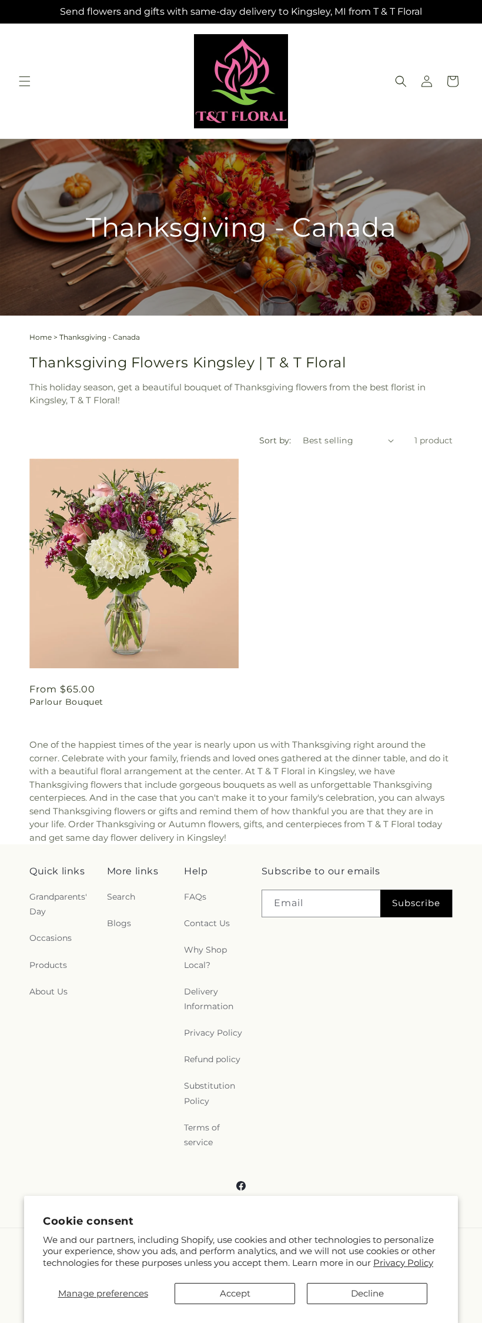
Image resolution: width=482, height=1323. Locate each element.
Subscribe (416, 902)
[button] (25, 81)
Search (121, 896)
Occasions (50, 938)
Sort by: (275, 440)
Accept (235, 1293)
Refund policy (212, 1059)
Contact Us (207, 923)
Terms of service (202, 1135)
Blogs (119, 923)
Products (48, 965)
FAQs (195, 896)
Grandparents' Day (58, 904)
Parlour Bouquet (66, 702)
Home (40, 337)
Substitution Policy (209, 1093)
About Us (48, 991)
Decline (367, 1293)
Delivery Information (208, 999)
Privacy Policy (403, 1262)
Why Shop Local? (205, 957)
